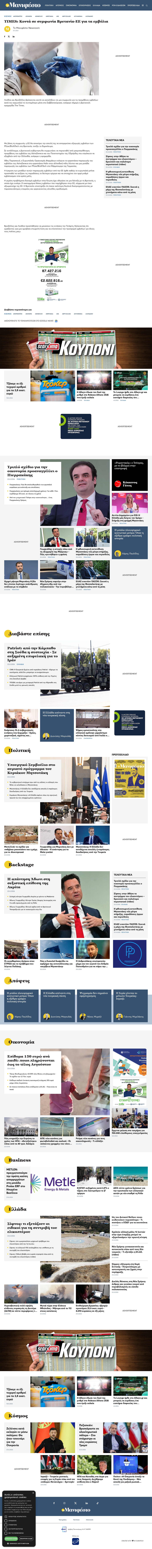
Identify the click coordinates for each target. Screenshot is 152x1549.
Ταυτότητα (76, 1520)
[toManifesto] (23, 5)
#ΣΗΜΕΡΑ (29, 16)
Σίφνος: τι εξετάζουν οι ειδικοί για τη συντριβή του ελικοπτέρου (32, 1228)
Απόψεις (19, 980)
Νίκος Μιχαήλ (94, 1016)
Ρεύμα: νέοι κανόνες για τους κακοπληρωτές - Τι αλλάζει (90, 1139)
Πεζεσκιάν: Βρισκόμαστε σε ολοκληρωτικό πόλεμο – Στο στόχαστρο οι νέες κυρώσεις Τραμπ (89, 1435)
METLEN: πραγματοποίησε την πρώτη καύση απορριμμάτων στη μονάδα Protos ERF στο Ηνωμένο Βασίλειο (17, 1181)
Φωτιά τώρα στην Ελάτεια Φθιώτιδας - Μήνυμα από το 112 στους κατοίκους (55, 1308)
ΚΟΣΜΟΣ (7, 16)
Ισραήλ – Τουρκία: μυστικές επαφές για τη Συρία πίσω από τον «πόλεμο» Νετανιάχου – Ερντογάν (58, 1479)
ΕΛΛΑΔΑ (116, 167)
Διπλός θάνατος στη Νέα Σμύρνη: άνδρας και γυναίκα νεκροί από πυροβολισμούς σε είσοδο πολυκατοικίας (129, 1285)
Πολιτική (19, 750)
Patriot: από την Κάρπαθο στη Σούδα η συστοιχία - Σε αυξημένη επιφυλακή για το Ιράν (32, 654)
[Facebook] (54, 1503)
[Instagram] (64, 1503)
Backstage (21, 864)
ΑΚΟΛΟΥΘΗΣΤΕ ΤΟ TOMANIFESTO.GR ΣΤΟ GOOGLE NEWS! (29, 321)
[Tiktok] (97, 1503)
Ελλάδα (17, 1209)
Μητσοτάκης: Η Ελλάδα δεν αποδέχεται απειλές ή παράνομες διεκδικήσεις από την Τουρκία (92, 849)
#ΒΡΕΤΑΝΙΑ (49, 16)
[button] (18, 1543)
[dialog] (19, 1519)
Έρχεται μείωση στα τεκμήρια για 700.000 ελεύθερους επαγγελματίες (130, 1131)
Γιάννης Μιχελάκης (134, 1016)
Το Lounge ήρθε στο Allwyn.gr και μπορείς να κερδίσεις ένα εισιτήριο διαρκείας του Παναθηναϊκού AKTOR (130, 396)
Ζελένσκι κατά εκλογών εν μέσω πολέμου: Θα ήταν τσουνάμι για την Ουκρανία (17, 1437)
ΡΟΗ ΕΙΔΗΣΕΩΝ (118, 5)
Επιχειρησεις (85, 5)
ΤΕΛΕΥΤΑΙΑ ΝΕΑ (115, 140)
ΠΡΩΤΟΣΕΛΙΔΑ (134, 5)
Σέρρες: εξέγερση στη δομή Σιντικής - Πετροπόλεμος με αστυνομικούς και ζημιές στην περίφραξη (127, 1268)
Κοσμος (106, 5)
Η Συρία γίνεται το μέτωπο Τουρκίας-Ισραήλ (126, 996)
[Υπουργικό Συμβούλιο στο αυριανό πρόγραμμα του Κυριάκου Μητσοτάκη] (75, 790)
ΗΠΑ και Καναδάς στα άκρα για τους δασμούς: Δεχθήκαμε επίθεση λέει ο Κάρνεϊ (92, 1479)
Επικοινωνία (89, 1520)
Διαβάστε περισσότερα (21, 1512)
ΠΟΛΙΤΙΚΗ (117, 152)
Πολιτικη (49, 5)
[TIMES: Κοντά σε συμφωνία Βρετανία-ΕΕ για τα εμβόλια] (4, 36)
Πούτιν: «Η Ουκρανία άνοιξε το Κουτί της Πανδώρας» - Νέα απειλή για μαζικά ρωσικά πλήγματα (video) (128, 1480)
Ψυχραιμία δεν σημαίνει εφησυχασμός (94, 994)
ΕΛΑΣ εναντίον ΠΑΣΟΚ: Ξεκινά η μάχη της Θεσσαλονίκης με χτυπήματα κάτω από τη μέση (122, 190)
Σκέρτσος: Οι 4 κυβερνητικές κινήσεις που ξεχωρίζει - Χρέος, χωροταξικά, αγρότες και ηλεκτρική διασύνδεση (20, 734)
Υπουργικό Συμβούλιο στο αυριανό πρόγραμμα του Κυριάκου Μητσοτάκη (31, 769)
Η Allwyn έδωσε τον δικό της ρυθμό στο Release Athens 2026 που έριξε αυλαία (93, 395)
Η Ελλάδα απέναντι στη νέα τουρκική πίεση (56, 714)
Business (19, 1160)
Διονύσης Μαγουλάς (60, 736)
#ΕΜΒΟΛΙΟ (39, 16)
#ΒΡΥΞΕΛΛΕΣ (66, 16)
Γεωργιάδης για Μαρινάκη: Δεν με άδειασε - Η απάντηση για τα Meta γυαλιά (57, 849)
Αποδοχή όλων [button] (11, 1539)
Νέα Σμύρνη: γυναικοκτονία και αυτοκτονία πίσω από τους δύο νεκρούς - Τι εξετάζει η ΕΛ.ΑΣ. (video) (128, 1250)
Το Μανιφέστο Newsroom (26, 27)
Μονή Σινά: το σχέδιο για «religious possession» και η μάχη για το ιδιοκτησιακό (20, 849)
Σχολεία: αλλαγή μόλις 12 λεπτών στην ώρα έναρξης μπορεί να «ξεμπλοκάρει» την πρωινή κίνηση (129, 1235)
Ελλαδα (96, 5)
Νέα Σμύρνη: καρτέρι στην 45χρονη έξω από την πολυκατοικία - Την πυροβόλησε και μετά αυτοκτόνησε (56, 585)
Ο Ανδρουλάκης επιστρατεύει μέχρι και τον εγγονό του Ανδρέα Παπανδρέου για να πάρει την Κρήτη (92, 965)
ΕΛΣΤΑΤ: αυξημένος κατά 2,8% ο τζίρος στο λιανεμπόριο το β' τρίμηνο (93, 1191)
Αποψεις (60, 5)
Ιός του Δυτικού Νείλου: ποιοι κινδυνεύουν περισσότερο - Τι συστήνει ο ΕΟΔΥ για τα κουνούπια (129, 1220)
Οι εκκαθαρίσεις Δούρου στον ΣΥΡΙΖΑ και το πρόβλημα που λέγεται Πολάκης (19, 964)
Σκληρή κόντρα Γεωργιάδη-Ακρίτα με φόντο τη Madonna (32, 896)
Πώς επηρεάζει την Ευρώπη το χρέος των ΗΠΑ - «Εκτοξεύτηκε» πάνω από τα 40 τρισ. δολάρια (20, 1141)
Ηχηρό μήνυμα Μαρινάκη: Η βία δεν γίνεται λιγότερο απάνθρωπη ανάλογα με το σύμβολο (20, 584)
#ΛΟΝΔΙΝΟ (89, 16)
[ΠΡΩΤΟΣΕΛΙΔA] (129, 778)
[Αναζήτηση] (147, 5)
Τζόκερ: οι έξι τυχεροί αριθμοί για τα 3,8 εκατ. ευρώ (16, 388)
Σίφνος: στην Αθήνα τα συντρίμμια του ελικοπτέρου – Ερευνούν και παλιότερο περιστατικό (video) (121, 160)
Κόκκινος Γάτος (130, 484)
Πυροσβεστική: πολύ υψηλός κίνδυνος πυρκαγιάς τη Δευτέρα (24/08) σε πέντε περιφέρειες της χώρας (20, 1309)
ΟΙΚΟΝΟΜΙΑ (88, 738)
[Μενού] (143, 5)
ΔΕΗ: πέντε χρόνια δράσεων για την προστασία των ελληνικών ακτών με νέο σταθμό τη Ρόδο (129, 1191)
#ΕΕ (57, 16)
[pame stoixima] (76, 348)
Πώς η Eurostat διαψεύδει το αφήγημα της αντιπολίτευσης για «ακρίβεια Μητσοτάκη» (56, 964)
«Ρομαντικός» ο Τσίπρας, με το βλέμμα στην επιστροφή (129, 465)
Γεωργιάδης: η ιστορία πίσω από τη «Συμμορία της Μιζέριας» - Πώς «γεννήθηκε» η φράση (56, 552)
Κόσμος (18, 1415)
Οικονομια (71, 5)
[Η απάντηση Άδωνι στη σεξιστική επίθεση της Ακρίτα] (75, 904)
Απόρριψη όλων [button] (26, 1539)
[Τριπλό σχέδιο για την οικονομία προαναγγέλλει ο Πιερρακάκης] (75, 492)
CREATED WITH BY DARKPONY (133, 1541)
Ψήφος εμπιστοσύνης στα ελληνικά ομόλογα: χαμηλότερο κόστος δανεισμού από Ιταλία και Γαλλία (92, 734)
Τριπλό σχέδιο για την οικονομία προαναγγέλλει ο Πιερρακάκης (122, 147)
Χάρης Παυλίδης (130, 553)
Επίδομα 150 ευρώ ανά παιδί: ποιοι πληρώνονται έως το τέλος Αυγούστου (30, 1060)
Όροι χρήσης (62, 1520)
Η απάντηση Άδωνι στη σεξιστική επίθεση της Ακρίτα (28, 883)
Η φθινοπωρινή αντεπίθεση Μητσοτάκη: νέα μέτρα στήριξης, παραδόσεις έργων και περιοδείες (122, 175)
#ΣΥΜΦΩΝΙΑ (78, 16)
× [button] (33, 1493)
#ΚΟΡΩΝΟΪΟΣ (17, 16)
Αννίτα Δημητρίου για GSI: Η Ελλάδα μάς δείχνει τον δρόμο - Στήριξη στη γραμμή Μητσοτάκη (127, 518)
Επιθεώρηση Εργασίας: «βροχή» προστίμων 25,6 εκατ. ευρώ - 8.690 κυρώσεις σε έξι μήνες (92, 1308)
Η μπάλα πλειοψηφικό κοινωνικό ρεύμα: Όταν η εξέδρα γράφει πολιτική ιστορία (129, 534)
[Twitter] (75, 1503)
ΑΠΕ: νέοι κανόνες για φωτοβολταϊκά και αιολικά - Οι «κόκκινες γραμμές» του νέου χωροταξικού (55, 1142)
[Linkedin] (14, 36)
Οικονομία (21, 1042)
